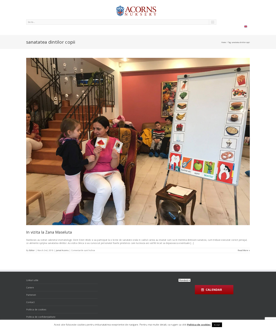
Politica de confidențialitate (40, 316)
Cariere (30, 287)
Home (223, 42)
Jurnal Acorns (62, 250)
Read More (243, 250)
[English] (245, 26)
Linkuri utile (32, 280)
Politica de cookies (36, 309)
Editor (32, 250)
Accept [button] (217, 325)
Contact (30, 302)
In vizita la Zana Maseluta (49, 232)
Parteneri (31, 294)
